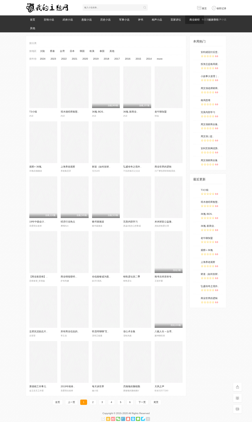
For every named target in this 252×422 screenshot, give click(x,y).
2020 (85, 58)
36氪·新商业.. (130, 111)
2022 (64, 58)
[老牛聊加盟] (169, 87)
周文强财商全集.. (210, 124)
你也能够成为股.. (101, 276)
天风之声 (159, 386)
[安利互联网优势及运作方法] (196, 150)
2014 (149, 58)
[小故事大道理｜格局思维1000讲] (196, 78)
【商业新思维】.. (38, 276)
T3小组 (33, 111)
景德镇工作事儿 (37, 386)
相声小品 (157, 19)
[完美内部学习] (137, 197)
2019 (96, 58)
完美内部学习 (130, 221)
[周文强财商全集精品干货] (196, 126)
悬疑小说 (86, 19)
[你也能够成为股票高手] (106, 252)
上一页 (71, 402)
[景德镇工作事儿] (43, 362)
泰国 (102, 51)
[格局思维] (196, 102)
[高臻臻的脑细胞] (137, 362)
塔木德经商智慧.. (70, 111)
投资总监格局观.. (210, 64)
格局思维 (205, 100)
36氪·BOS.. (98, 111)
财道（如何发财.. (101, 166)
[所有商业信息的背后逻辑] (75, 307)
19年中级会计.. (37, 221)
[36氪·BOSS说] (196, 216)
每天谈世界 (98, 386)
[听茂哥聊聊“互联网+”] (106, 307)
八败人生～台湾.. (164, 331)
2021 (74, 58)
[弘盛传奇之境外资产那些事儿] (137, 142)
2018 (106, 58)
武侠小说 (68, 19)
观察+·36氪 (35, 166)
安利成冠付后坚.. (210, 52)
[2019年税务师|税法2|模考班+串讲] (75, 362)
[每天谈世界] (106, 362)
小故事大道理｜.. (210, 76)
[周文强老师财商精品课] (196, 90)
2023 (53, 58)
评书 (140, 19)
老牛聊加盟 (161, 111)
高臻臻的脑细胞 (131, 386)
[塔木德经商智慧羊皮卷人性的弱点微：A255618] (75, 87)
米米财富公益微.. (164, 221)
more (160, 58)
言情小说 (49, 19)
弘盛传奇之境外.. (132, 166)
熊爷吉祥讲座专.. (164, 276)
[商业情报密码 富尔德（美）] (75, 252)
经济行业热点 (68, 221)
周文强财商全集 (209, 160)
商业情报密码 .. (69, 276)
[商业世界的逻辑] (169, 142)
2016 (127, 58)
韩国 (82, 51)
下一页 (142, 402)
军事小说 (124, 19)
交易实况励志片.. (38, 331)
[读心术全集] (137, 307)
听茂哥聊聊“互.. (100, 331)
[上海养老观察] (75, 142)
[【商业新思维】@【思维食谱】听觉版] (43, 252)
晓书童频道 (98, 221)
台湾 (62, 51)
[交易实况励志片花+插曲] (43, 307)
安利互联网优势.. (210, 148)
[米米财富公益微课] (169, 197)
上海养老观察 (68, 166)
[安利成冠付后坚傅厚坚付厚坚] (196, 54)
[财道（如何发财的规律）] (106, 142)
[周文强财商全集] (196, 162)
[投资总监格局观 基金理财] (196, 66)
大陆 (42, 51)
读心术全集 (129, 331)
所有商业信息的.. (70, 331)
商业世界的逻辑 (163, 166)
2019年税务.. (68, 386)
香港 (52, 51)
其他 (32, 28)
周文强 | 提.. (207, 136)
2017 (117, 58)
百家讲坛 (176, 19)
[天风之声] (169, 362)
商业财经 (194, 19)
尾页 (156, 402)
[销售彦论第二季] (137, 252)
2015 (138, 58)
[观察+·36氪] (43, 142)
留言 (204, 8)
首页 (32, 19)
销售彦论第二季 (131, 276)
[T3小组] (43, 87)
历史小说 (105, 19)
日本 (72, 51)
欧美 (92, 51)
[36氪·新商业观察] (196, 228)
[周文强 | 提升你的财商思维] (196, 138)
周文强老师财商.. (210, 88)
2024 (42, 58)
